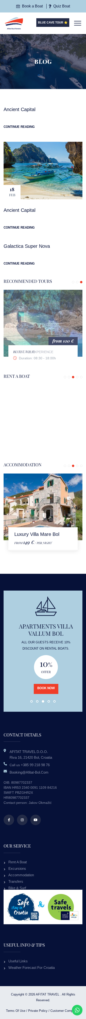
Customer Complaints (65, 1011)
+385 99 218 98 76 (35, 765)
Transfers (15, 881)
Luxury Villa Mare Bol (36, 534)
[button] (73, 282)
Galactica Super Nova (27, 246)
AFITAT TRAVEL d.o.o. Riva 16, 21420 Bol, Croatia (31, 754)
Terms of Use (15, 1011)
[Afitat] (14, 23)
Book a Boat (32, 6)
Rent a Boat (17, 862)
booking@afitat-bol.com (29, 772)
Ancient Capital (19, 109)
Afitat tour (24, 352)
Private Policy (38, 1011)
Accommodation (21, 875)
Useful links (18, 961)
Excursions (17, 868)
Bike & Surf (17, 888)
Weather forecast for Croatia (31, 967)
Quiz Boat (61, 6)
